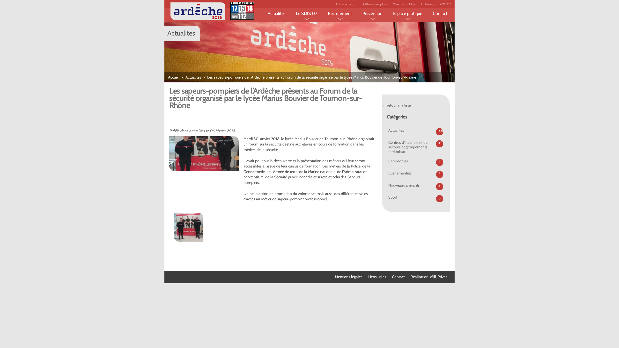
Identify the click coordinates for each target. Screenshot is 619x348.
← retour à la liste (396, 105)
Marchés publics (404, 4)
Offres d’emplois (375, 4)
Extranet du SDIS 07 (436, 4)
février (220, 131)
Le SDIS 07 (306, 13)
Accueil (173, 77)
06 (212, 131)
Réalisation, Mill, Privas (429, 277)
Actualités (276, 13)
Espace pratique (407, 13)
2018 (231, 131)
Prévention (372, 13)
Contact (440, 13)
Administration (346, 4)
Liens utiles (377, 277)
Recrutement (340, 13)
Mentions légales (348, 277)
